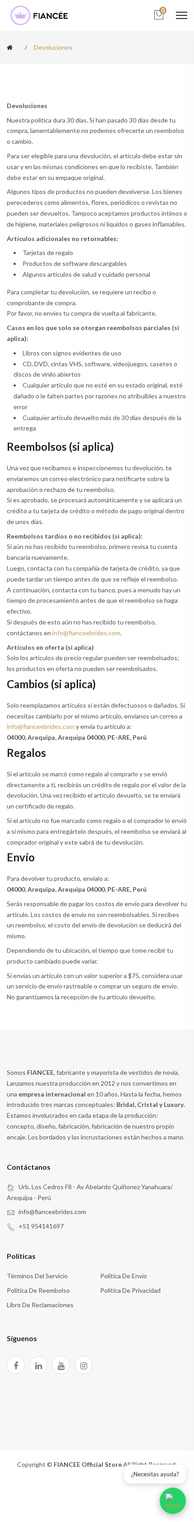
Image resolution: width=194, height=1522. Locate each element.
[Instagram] (83, 1365)
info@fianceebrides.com (86, 633)
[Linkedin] (38, 1365)
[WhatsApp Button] (173, 1501)
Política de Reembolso (38, 1290)
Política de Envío (123, 1276)
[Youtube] (61, 1365)
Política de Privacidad (130, 1290)
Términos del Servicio (37, 1276)
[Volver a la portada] (11, 47)
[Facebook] (16, 1365)
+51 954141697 (41, 1226)
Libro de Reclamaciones (40, 1305)
